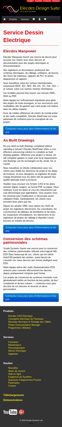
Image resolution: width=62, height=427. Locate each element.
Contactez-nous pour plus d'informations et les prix (31, 130)
